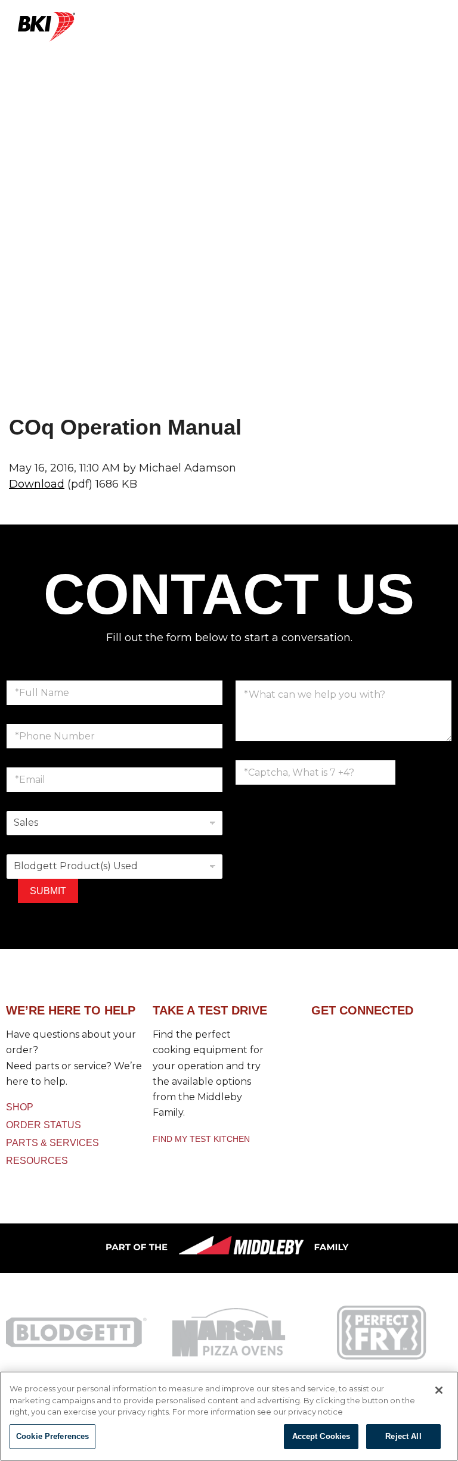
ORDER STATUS (43, 1125)
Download (36, 484)
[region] (229, 1416)
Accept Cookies (321, 1436)
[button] (262, 33)
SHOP (19, 1107)
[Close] (439, 1390)
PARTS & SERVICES (52, 1143)
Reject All (403, 1436)
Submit (48, 891)
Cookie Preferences (52, 1436)
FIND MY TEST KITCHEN (201, 1139)
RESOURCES (37, 1161)
